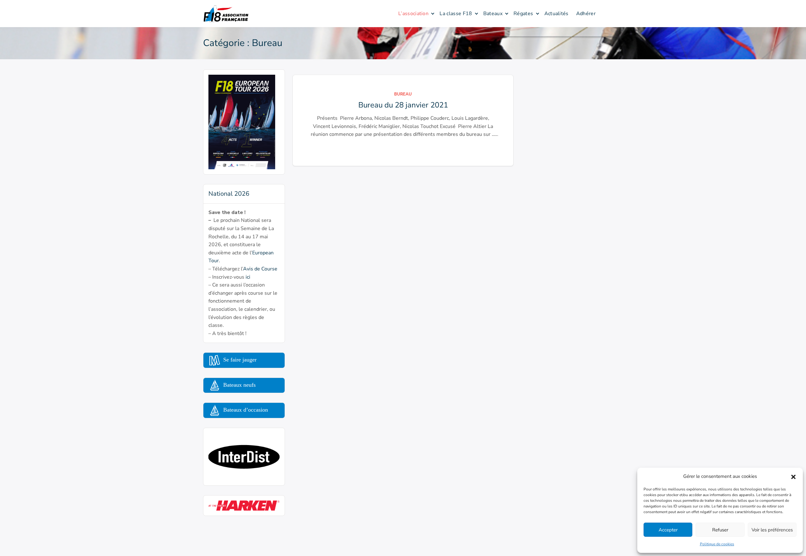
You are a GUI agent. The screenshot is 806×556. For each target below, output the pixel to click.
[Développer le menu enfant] (432, 13)
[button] (793, 476)
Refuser (720, 530)
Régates (523, 13)
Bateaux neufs (239, 385)
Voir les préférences (772, 530)
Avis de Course (260, 268)
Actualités (556, 13)
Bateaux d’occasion (245, 410)
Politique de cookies (717, 544)
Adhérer (586, 13)
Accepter (668, 530)
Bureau (403, 94)
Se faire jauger (239, 359)
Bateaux (492, 13)
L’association (413, 13)
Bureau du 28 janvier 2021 (403, 105)
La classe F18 (456, 13)
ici (248, 277)
